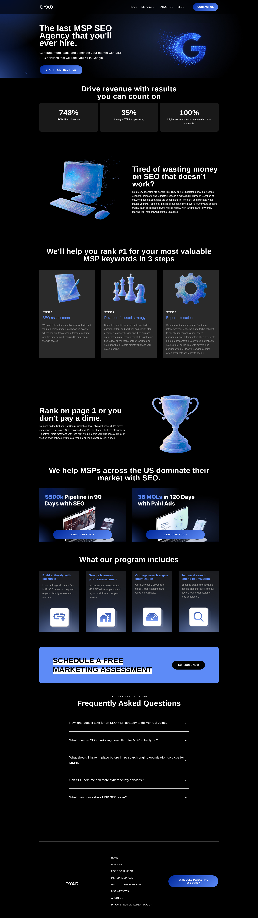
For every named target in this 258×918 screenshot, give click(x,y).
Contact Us (205, 7)
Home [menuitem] (114, 857)
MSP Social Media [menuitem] (122, 871)
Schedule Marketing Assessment (193, 881)
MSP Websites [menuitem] (120, 891)
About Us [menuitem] (117, 898)
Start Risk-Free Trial (61, 70)
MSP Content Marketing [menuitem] (127, 884)
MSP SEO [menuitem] (116, 864)
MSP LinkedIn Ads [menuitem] (122, 878)
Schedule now (188, 665)
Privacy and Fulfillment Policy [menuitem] (131, 904)
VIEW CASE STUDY (82, 534)
